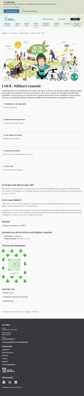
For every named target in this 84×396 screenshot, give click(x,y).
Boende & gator (36, 24)
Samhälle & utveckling (46, 24)
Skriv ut (36, 312)
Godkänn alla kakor (11, 11)
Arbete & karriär (56, 24)
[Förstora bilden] (14, 283)
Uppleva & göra (17, 24)
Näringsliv (67, 23)
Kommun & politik (76, 24)
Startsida (4, 33)
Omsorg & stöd (26, 24)
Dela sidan (28, 312)
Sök (76, 19)
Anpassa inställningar (31, 11)
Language (62, 19)
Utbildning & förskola (7, 24)
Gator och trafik (24, 33)
